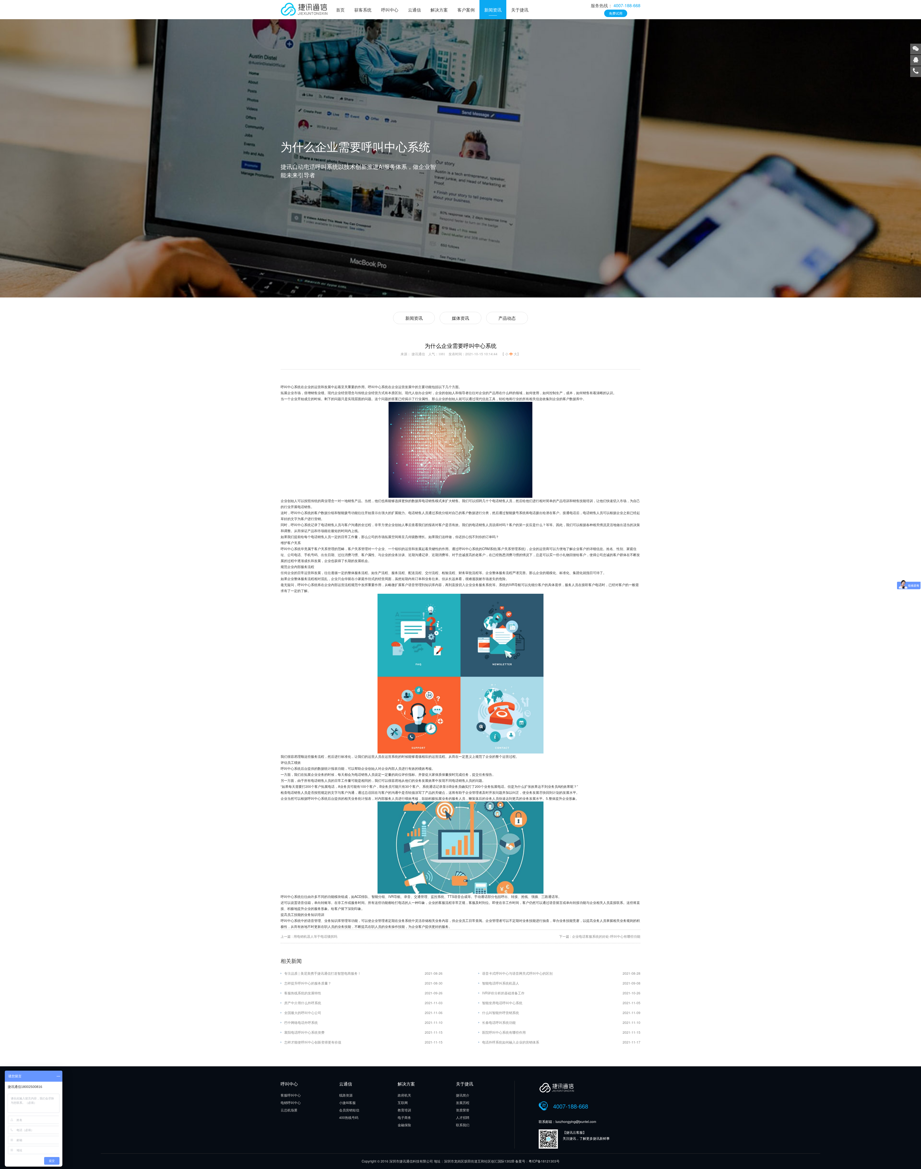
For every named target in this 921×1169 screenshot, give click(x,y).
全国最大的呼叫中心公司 (302, 1012)
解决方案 (439, 9)
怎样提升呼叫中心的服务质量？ (307, 983)
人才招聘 (462, 1117)
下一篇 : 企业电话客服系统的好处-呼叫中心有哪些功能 (599, 936)
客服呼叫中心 (291, 1095)
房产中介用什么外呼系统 (302, 1002)
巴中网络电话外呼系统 (301, 1022)
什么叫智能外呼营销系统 (500, 1012)
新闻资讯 (493, 9)
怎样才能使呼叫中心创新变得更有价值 (312, 1042)
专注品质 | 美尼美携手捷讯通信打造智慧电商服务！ (322, 973)
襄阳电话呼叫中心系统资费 (304, 1032)
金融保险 (404, 1124)
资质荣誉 (462, 1110)
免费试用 (615, 13)
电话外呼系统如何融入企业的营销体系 (510, 1042)
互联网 (403, 1102)
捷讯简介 (462, 1095)
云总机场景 (289, 1110)
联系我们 (462, 1124)
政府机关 (404, 1095)
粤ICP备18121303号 (544, 1161)
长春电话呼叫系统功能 (499, 1022)
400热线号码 (348, 1117)
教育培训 (404, 1110)
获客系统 (363, 9)
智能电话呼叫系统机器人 (500, 983)
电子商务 (404, 1117)
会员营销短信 (349, 1110)
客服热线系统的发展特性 (302, 993)
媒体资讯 (460, 318)
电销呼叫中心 (291, 1102)
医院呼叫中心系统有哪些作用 (504, 1032)
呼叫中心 (389, 9)
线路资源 (346, 1095)
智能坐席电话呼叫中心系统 (502, 1002)
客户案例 (466, 9)
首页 (340, 9)
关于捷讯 (519, 9)
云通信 (414, 9)
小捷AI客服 (347, 1102)
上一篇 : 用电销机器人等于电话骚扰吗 (309, 936)
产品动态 (507, 318)
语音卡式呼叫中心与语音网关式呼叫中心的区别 (517, 973)
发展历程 (462, 1102)
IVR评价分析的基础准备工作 (503, 993)
